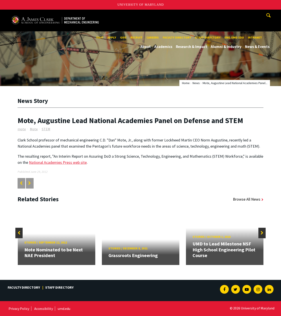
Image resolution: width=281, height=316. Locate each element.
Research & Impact (191, 46)
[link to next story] (29, 183)
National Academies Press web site (58, 162)
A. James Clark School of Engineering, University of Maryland (55, 13)
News (196, 83)
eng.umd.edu (234, 37)
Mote (34, 129)
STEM (46, 129)
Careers (152, 37)
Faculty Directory (177, 37)
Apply (111, 37)
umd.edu (64, 308)
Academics (163, 46)
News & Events (257, 46)
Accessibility (43, 308)
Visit (99, 37)
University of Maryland (140, 4)
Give (123, 37)
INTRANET (255, 37)
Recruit (136, 37)
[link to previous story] (21, 183)
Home (186, 83)
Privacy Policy (19, 308)
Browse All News (246, 199)
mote (22, 129)
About (145, 46)
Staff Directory (208, 37)
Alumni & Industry (226, 46)
